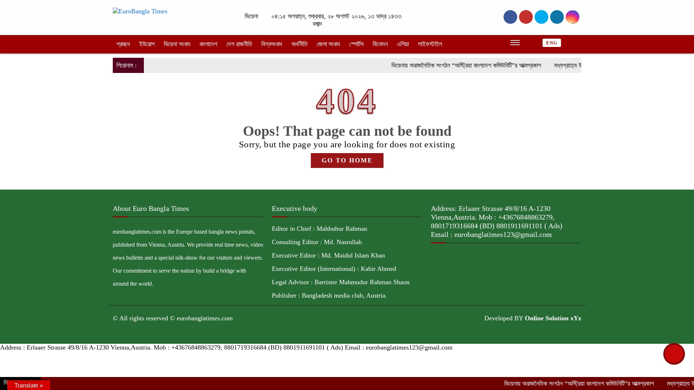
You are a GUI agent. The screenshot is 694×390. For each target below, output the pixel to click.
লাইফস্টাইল (430, 44)
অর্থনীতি (299, 44)
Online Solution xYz (553, 318)
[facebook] (510, 17)
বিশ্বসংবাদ (271, 44)
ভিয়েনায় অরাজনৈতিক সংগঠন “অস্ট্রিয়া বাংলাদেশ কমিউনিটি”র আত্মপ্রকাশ (456, 65)
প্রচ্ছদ (123, 44)
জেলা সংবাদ (328, 44)
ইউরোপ (147, 44)
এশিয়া (403, 44)
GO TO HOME (347, 160)
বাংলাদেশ (208, 44)
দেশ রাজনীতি (239, 44)
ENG (551, 43)
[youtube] (572, 17)
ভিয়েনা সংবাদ (177, 44)
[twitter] (526, 17)
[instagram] (541, 17)
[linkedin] (557, 17)
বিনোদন (380, 44)
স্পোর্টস (356, 44)
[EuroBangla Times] (140, 10)
